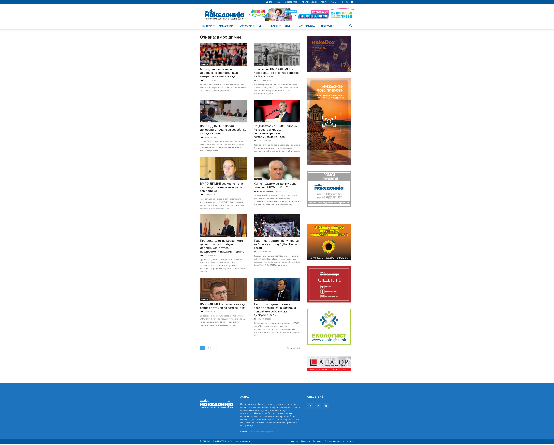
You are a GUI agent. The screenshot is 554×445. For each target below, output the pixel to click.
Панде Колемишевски (263, 191)
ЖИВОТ (274, 25)
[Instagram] (347, 2)
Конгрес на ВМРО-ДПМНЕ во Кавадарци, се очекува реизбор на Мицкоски (276, 72)
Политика (204, 64)
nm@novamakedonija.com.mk (263, 431)
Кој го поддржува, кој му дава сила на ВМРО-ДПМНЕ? (275, 185)
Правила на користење (335, 441)
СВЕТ (261, 25)
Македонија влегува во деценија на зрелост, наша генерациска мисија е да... (219, 72)
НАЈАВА (333, 2)
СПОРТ (288, 25)
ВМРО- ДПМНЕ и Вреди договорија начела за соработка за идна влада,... (223, 129)
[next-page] (214, 348)
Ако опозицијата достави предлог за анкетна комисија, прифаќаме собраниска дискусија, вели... (275, 309)
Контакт (350, 441)
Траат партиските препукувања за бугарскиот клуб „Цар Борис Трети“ (276, 244)
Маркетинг (305, 441)
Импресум (294, 441)
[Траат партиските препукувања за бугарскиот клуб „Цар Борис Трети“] (277, 225)
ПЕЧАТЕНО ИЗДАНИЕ (310, 2)
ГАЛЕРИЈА (207, 25)
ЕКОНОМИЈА (246, 25)
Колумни (257, 179)
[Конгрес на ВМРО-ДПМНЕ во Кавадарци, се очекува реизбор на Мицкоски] (277, 54)
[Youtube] (352, 2)
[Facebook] (342, 2)
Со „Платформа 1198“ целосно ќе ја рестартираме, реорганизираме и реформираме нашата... (275, 131)
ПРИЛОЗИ (326, 25)
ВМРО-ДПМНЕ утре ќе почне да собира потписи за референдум (222, 306)
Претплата (317, 441)
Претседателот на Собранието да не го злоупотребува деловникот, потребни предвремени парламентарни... (222, 246)
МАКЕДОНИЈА (226, 25)
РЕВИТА (324, 2)
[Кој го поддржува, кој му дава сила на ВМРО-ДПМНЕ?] (277, 168)
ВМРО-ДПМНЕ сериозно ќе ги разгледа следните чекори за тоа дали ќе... (221, 187)
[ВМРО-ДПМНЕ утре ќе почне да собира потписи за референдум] (223, 289)
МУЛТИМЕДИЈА (306, 25)
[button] (350, 26)
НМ (201, 80)
